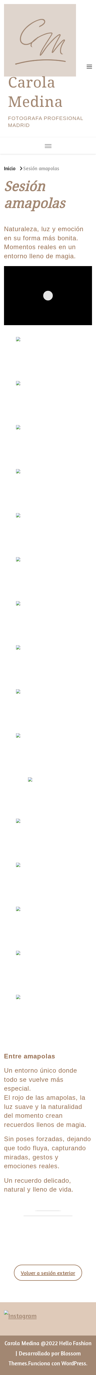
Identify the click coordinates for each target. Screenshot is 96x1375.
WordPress (73, 1363)
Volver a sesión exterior (48, 1272)
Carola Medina (35, 95)
